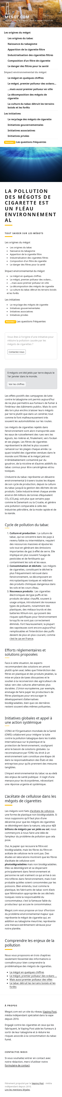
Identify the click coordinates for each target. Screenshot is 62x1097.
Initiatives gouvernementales (25, 125)
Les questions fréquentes (25, 142)
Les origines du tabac (20, 38)
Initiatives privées (18, 136)
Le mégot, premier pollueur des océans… (32, 83)
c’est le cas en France (21, 638)
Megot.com (17, 16)
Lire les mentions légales (17, 1089)
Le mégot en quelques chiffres (26, 78)
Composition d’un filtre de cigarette (29, 60)
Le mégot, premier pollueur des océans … (33, 976)
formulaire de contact (17, 1065)
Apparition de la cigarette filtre (26, 49)
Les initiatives (12, 113)
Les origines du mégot (17, 32)
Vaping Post (50, 1011)
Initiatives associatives (21, 130)
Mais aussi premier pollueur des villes (31, 979)
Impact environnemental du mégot (25, 72)
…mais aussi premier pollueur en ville (30, 89)
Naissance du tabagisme (22, 44)
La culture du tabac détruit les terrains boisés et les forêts (31, 105)
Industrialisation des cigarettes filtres (30, 55)
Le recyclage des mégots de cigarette (29, 119)
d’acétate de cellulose (42, 811)
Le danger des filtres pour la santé (28, 66)
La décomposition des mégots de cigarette (27, 96)
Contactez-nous (16, 351)
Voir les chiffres (16, 384)
